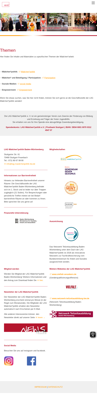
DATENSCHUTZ (55, 387)
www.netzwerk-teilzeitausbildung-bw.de (70, 298)
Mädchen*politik (28, 72)
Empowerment (25, 90)
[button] (93, 3)
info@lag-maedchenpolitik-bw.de (21, 164)
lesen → (41, 317)
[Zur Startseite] (5, 4)
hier (41, 280)
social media (25, 84)
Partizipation (49, 78)
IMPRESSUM (41, 387)
